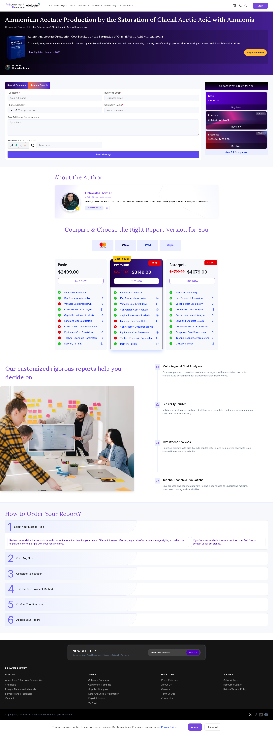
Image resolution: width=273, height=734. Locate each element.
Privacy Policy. (169, 727)
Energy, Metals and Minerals (20, 689)
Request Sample (255, 52)
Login (260, 5)
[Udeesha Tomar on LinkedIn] (107, 208)
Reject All (212, 727)
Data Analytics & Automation (103, 693)
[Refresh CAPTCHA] (33, 145)
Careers (165, 689)
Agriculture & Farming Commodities (24, 680)
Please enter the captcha (22, 140)
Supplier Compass (98, 689)
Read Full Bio (92, 208)
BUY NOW (81, 280)
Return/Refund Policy (235, 689)
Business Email (113, 92)
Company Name (113, 104)
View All (9, 698)
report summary (16, 85)
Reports (127, 5)
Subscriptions (230, 680)
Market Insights (112, 5)
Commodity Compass (99, 684)
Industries (82, 5)
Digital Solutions (97, 698)
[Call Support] (240, 5)
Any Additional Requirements (23, 117)
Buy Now (236, 107)
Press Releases (169, 680)
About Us (166, 684)
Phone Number (17, 104)
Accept (195, 727)
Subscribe (193, 652)
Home (8, 27)
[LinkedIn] (234, 6)
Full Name (14, 92)
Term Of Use (168, 693)
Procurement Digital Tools (61, 5)
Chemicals (10, 684)
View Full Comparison (236, 152)
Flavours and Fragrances (18, 693)
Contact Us (167, 698)
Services (95, 5)
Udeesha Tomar (21, 68)
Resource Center (232, 684)
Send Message (103, 154)
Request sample (39, 85)
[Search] (245, 5)
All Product (20, 27)
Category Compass (98, 680)
